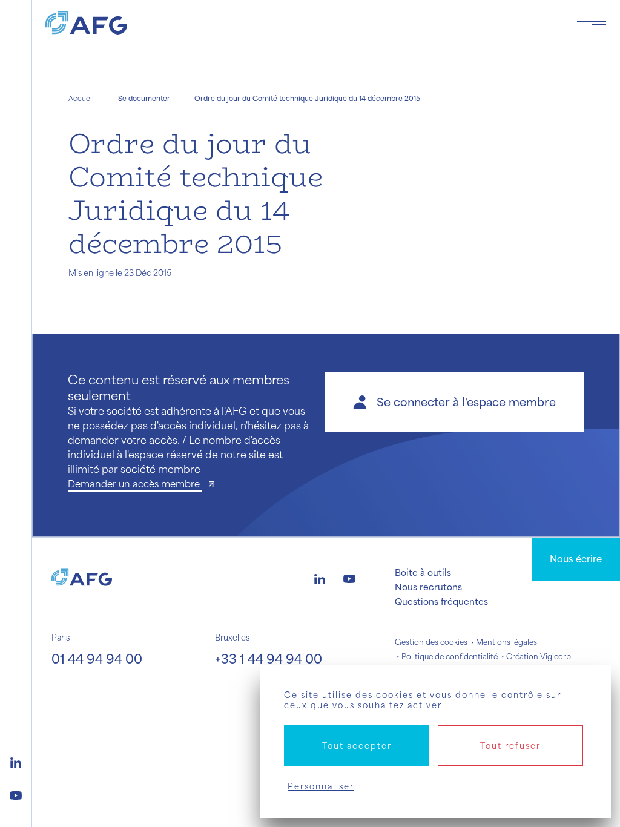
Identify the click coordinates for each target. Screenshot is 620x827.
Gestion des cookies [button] (431, 642)
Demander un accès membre (135, 483)
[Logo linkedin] (15, 761)
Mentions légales (506, 642)
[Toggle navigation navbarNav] (591, 23)
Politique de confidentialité (449, 656)
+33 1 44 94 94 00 (268, 658)
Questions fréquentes (441, 601)
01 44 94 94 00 (96, 658)
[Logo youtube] (16, 793)
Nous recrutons (428, 586)
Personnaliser (321, 786)
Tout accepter (357, 745)
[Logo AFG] (301, 23)
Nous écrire (576, 558)
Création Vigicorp (538, 656)
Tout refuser (510, 745)
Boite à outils (423, 572)
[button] (454, 402)
